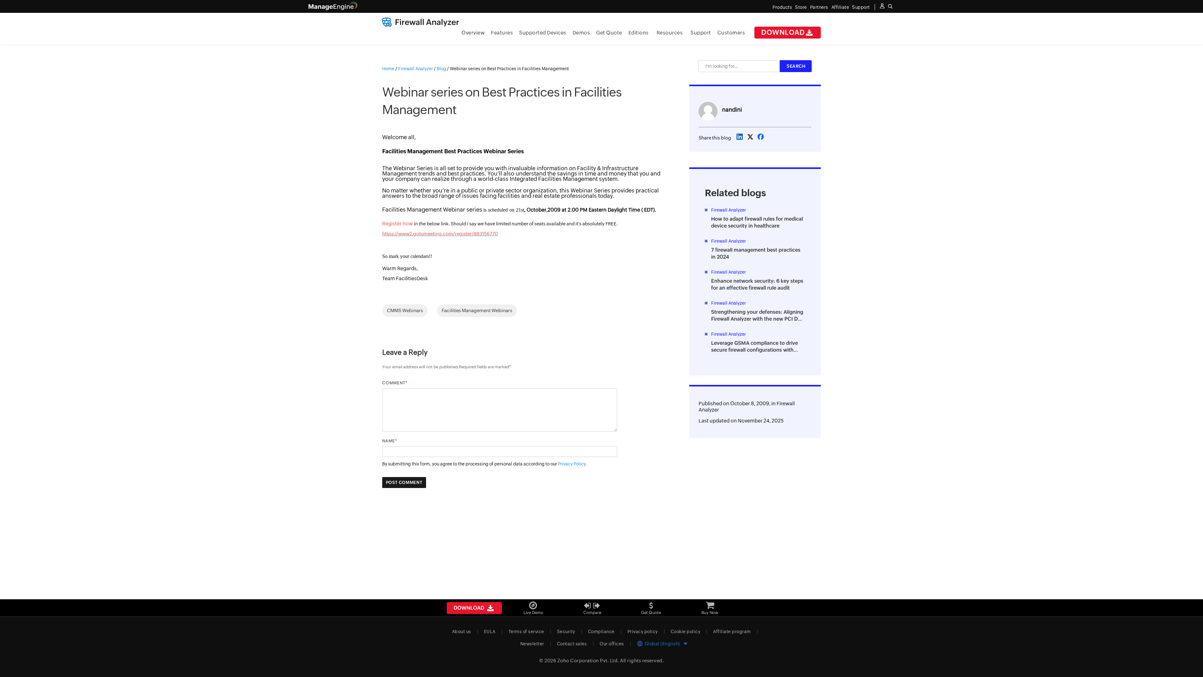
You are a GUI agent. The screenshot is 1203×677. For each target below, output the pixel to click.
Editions (638, 33)
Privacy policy (643, 631)
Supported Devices (542, 33)
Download (783, 32)
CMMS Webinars (405, 310)
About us (461, 631)
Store (801, 7)
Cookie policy (685, 631)
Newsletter (532, 644)
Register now (397, 224)
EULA (490, 631)
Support (700, 33)
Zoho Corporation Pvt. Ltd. (588, 660)
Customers (731, 33)
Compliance (601, 631)
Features (502, 33)
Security (566, 631)
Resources (670, 33)
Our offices (612, 644)
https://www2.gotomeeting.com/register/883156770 (440, 233)
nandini (732, 109)
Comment (393, 382)
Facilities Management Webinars (477, 310)
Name (388, 440)
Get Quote (609, 33)
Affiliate (840, 7)
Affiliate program (732, 631)
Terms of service (526, 631)
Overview (473, 33)
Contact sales (572, 644)
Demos (581, 33)
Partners (819, 7)
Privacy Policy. (572, 463)
